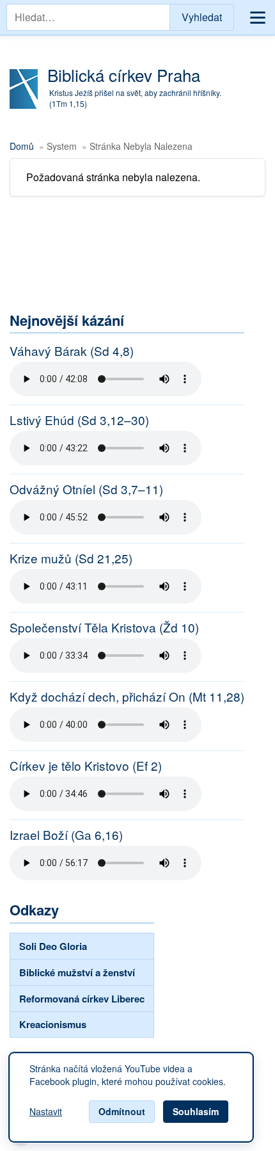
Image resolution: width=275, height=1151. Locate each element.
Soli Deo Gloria (53, 946)
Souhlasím (196, 1111)
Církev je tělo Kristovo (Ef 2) (86, 765)
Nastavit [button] (45, 1112)
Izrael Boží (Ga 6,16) (66, 834)
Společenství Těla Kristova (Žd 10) (104, 627)
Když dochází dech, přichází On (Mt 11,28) (127, 696)
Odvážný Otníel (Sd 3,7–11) (86, 489)
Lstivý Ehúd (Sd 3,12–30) (79, 420)
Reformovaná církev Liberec (82, 999)
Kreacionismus (52, 1024)
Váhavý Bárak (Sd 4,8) (72, 350)
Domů (22, 146)
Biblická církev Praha (123, 74)
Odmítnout (121, 1111)
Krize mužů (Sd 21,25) (71, 558)
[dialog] (131, 1097)
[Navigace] (257, 17)
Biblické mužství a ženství (77, 972)
